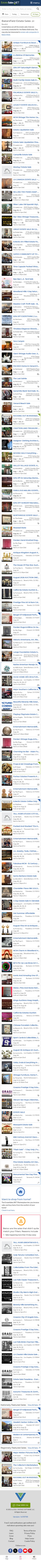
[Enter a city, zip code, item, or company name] (37, 9)
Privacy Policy (29, 1533)
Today (14, 14)
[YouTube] (25, 1551)
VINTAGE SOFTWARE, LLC (25, 1509)
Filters (34, 1559)
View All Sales (33, 1405)
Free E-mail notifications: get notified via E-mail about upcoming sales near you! (20, 1524)
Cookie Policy (29, 1541)
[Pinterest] (30, 1551)
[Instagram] (20, 1551)
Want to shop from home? (16, 1199)
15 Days (35, 14)
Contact (11, 1541)
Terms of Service (30, 1531)
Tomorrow (25, 14)
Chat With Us (22, 1505)
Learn (11, 1533)
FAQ (11, 1531)
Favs (6, 14)
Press (30, 1536)
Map (6, 1559)
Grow (11, 1536)
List (20, 1559)
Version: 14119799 (20, 1517)
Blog (11, 1538)
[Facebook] (10, 1551)
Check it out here (8, 1210)
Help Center (29, 1538)
